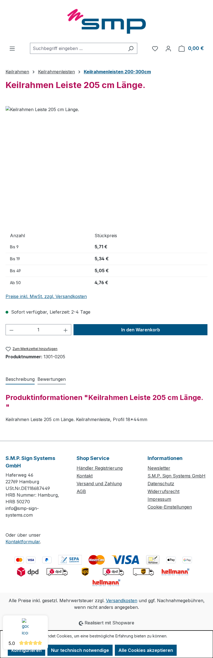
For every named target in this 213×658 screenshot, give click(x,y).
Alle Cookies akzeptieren (145, 650)
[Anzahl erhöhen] (66, 329)
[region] (106, 166)
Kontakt (85, 476)
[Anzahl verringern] (11, 329)
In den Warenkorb (140, 329)
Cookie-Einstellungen (170, 507)
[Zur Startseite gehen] (106, 21)
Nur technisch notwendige (80, 650)
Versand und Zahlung (99, 483)
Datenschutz (161, 483)
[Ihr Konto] (168, 48)
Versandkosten (121, 600)
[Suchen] (130, 48)
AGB (81, 491)
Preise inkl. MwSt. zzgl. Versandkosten (46, 296)
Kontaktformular (23, 541)
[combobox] (77, 48)
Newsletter (159, 468)
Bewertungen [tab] (51, 379)
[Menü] (12, 48)
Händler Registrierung (100, 468)
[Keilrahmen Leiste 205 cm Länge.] (106, 166)
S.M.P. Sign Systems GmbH (177, 476)
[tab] (20, 379)
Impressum (159, 499)
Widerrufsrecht (163, 491)
